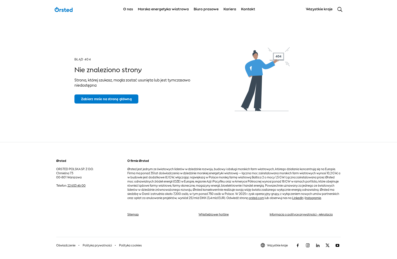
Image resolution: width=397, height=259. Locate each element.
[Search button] (339, 9)
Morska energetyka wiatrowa (163, 9)
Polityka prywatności (97, 245)
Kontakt (248, 9)
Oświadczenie (65, 245)
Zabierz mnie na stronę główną (106, 99)
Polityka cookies (130, 245)
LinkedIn (297, 198)
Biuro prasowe (206, 9)
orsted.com (256, 198)
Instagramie (313, 198)
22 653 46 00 (76, 185)
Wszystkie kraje (277, 245)
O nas (128, 9)
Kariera (230, 9)
